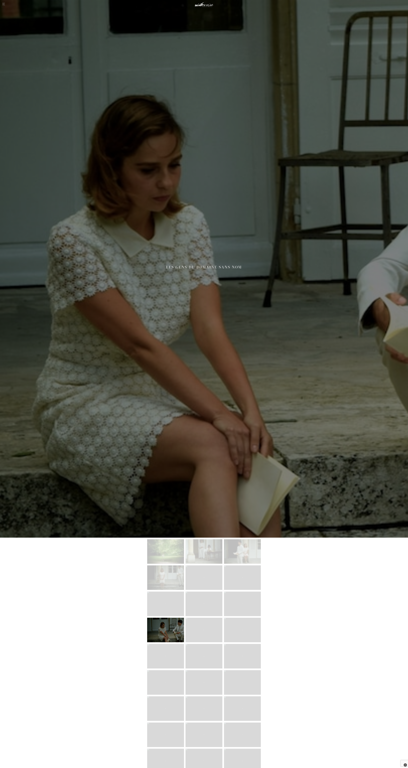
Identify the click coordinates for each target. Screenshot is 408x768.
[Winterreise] (204, 4)
